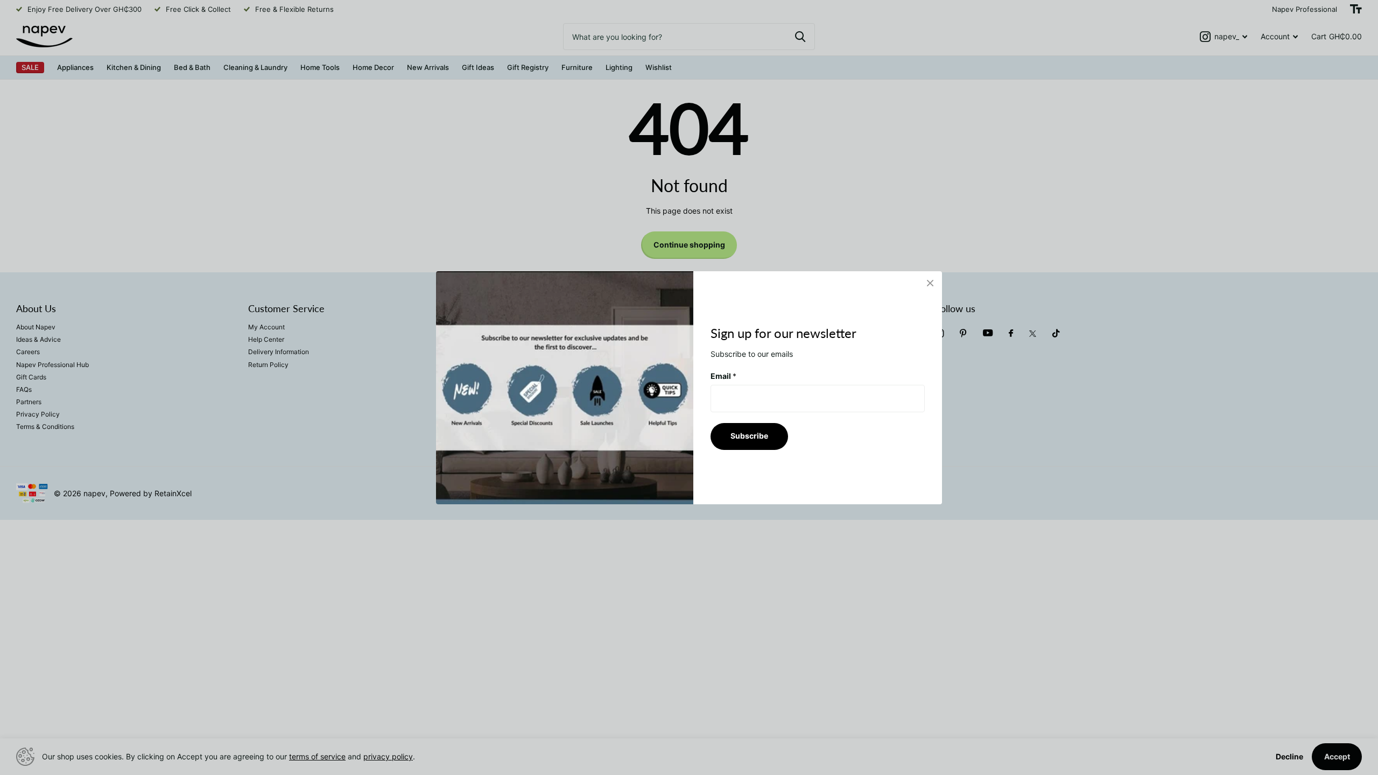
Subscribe (749, 435)
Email (723, 375)
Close (930, 283)
